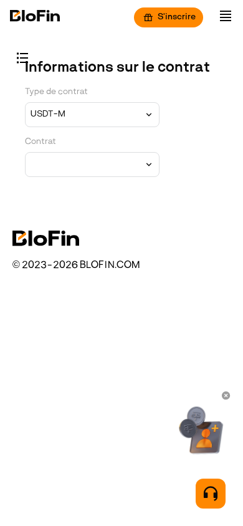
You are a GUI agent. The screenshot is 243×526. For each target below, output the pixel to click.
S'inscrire (177, 17)
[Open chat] (211, 494)
